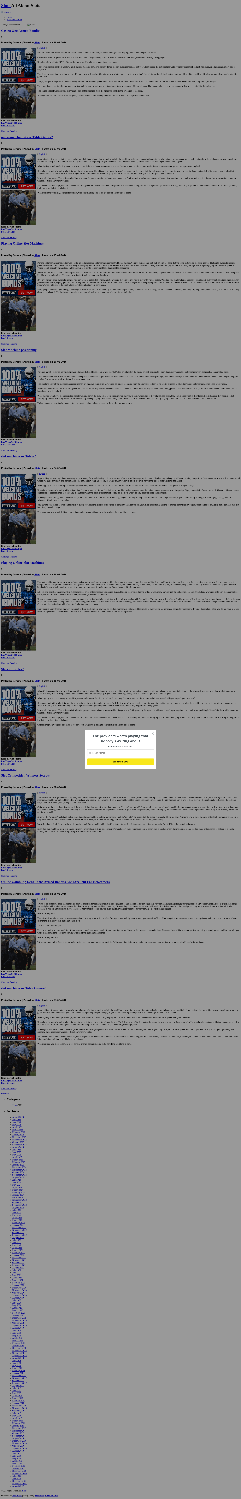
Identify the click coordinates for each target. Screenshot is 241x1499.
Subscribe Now (120, 761)
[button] (120, 738)
